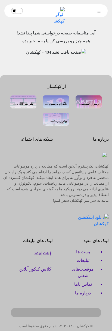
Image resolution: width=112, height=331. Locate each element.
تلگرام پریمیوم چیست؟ (56, 103)
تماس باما (83, 284)
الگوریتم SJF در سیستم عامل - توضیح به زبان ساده (23, 103)
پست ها (83, 251)
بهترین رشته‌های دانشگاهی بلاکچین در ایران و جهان (56, 121)
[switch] (17, 11)
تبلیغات (83, 260)
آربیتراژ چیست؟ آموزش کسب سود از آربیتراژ (88, 103)
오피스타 (42, 253)
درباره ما (83, 293)
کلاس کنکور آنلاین (35, 269)
